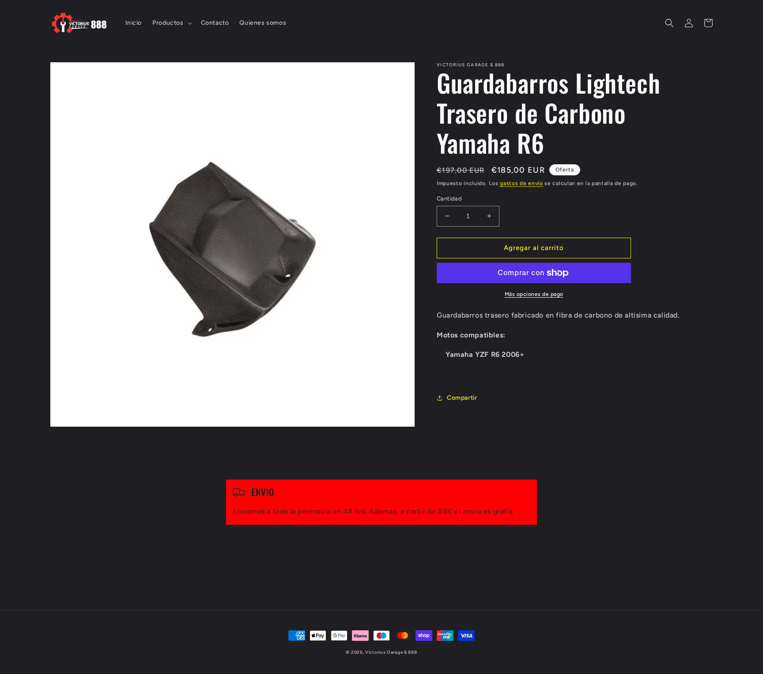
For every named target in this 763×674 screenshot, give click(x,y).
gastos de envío (521, 183)
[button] (171, 23)
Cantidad (449, 198)
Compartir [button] (462, 397)
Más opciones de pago (534, 294)
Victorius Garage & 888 (391, 652)
